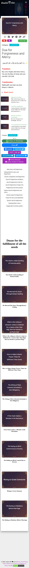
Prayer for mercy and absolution (14, 197)
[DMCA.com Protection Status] (18, 565)
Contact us (16, 563)
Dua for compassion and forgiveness (14, 176)
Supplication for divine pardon (14, 206)
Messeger (20, 155)
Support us (23, 563)
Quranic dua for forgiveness (14, 200)
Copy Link (22, 40)
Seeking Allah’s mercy (14, 203)
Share (13, 145)
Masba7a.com (19, 561)
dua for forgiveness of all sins (15, 182)
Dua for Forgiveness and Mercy (14, 179)
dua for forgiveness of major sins (14, 185)
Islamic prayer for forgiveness (14, 195)
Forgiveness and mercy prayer (14, 187)
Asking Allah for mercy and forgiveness (11, 173)
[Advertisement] (14, 221)
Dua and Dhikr (14, 44)
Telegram (7, 155)
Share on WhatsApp (16, 141)
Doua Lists (8, 565)
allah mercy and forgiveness (14, 169)
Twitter (18, 149)
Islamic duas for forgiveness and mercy (13, 191)
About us (9, 563)
